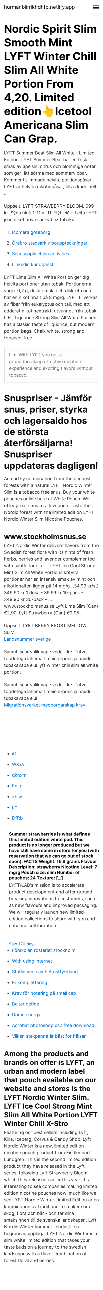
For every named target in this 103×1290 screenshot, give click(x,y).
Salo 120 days (22, 943)
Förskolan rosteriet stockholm (44, 950)
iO (14, 753)
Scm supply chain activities (40, 253)
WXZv (18, 764)
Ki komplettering (29, 982)
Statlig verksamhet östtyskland (45, 971)
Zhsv (17, 796)
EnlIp (17, 785)
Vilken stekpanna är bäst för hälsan (49, 1036)
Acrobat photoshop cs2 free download (53, 1025)
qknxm (19, 775)
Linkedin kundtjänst (33, 264)
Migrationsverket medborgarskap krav (44, 705)
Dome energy (26, 1014)
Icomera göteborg (31, 232)
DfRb (17, 818)
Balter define (25, 1003)
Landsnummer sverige (27, 639)
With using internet (32, 961)
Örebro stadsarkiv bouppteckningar (50, 243)
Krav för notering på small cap (44, 993)
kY (15, 807)
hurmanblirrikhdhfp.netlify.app (39, 6)
